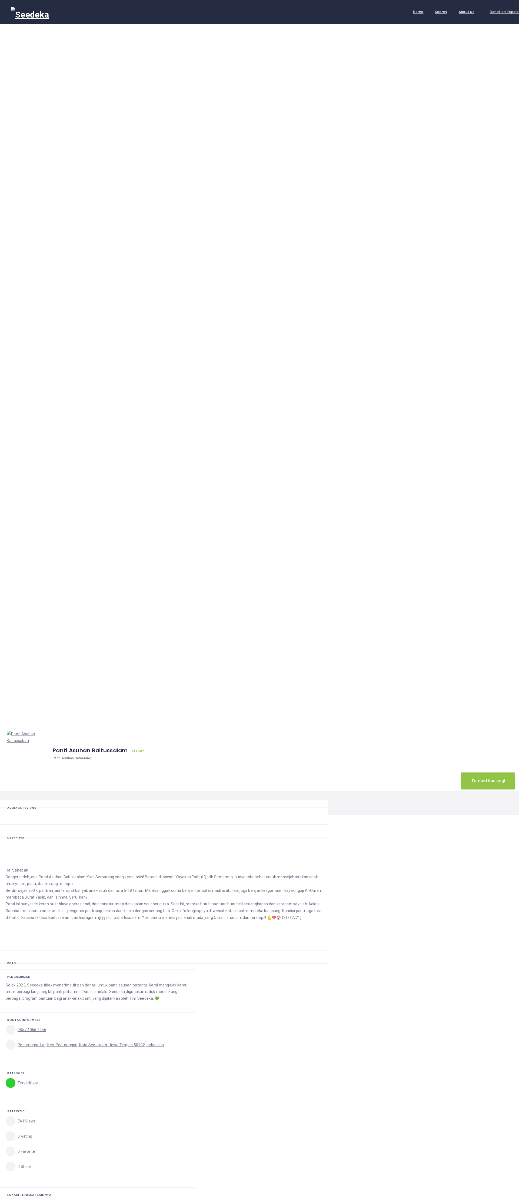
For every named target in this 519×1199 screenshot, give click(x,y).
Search (441, 11)
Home (418, 11)
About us (466, 11)
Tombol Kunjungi (488, 780)
